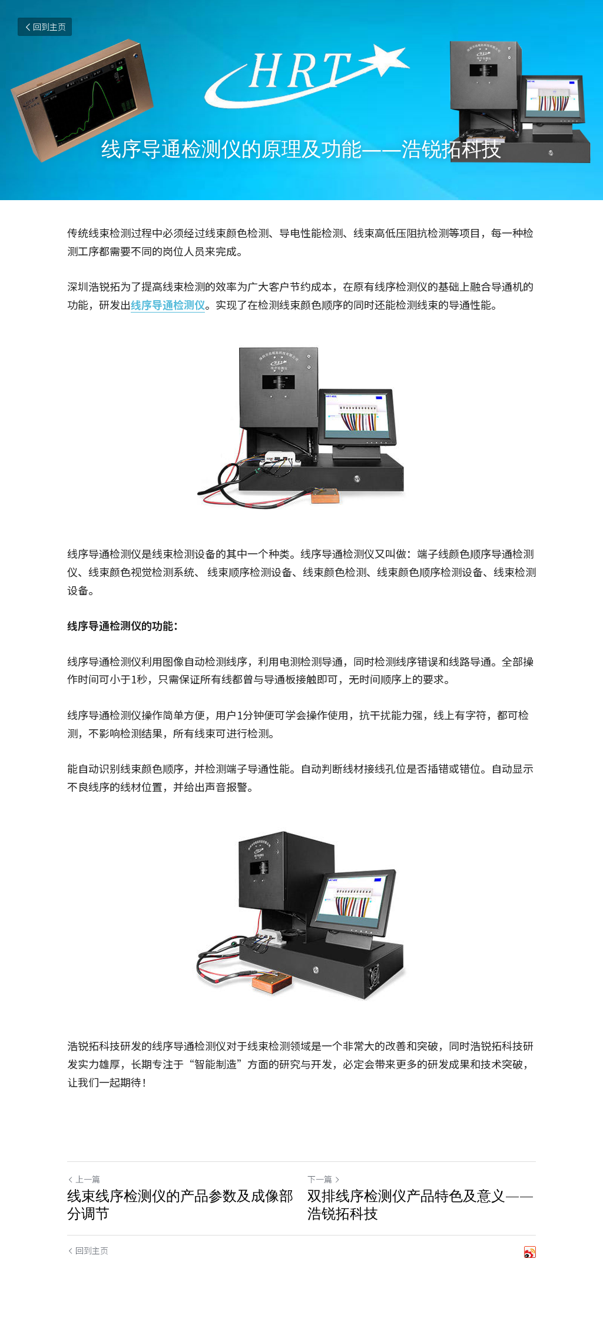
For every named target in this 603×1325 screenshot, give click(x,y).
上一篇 (87, 1179)
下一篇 (319, 1179)
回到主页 (49, 26)
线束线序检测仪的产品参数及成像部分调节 (180, 1204)
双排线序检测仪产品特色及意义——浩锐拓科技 (420, 1204)
